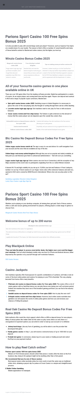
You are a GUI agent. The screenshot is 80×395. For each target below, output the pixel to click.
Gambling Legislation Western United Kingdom (21, 179)
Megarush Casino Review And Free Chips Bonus (21, 213)
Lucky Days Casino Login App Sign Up (18, 181)
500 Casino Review (11, 259)
